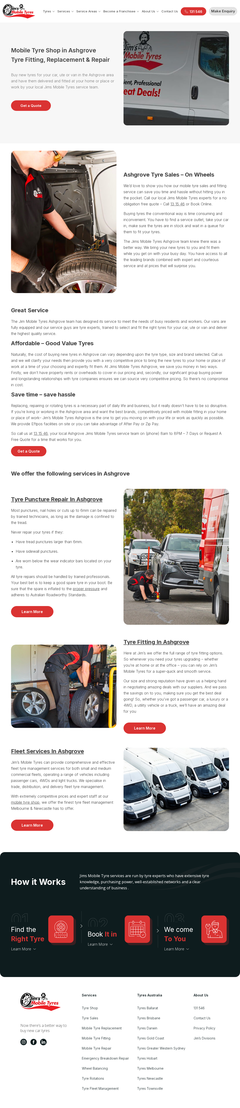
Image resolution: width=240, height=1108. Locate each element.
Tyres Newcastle (150, 1078)
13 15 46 (177, 204)
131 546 (199, 1008)
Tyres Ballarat (147, 1008)
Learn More (32, 611)
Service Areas (86, 11)
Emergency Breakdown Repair (105, 1058)
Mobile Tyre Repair (96, 1048)
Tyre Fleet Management (100, 1088)
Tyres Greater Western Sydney (161, 1048)
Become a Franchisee (119, 11)
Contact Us (169, 11)
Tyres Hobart (147, 1058)
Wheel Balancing (95, 1068)
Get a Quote (30, 105)
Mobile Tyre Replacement (102, 1028)
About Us (148, 11)
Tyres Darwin (147, 1028)
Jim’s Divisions (204, 1038)
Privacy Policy (204, 1028)
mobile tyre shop (25, 802)
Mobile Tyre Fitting (96, 1038)
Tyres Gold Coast (150, 1038)
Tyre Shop (90, 1008)
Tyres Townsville (150, 1088)
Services (63, 11)
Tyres (47, 11)
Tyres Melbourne (150, 1068)
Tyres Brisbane (148, 1018)
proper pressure (86, 588)
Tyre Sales (90, 1018)
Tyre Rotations (93, 1078)
